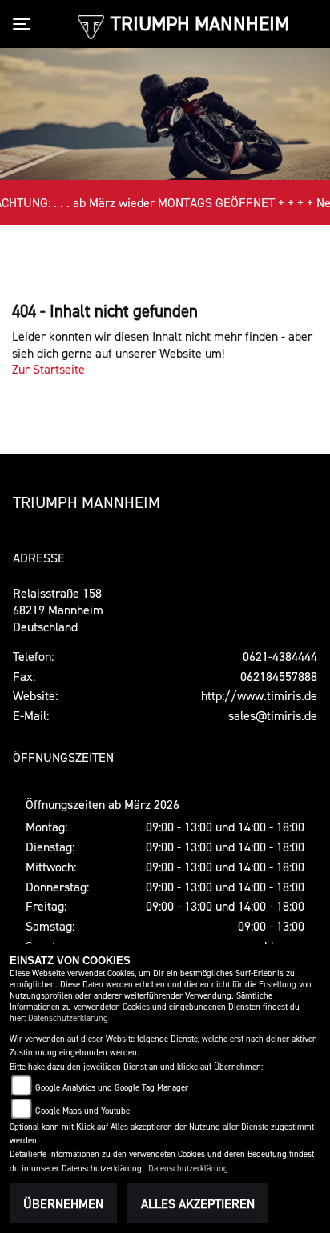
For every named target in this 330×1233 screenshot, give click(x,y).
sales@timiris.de (272, 715)
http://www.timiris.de (259, 695)
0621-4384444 (280, 656)
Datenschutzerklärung (68, 1018)
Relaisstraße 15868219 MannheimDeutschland (58, 610)
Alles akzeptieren (198, 1203)
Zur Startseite (48, 369)
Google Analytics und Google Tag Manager (111, 1088)
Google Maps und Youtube (82, 1111)
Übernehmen (63, 1203)
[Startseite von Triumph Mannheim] (91, 26)
